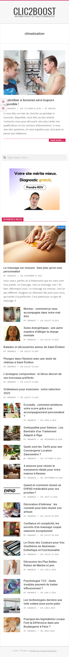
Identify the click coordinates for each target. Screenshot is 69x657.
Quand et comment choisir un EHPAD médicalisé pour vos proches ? (42, 488)
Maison (51, 108)
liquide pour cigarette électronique (43, 650)
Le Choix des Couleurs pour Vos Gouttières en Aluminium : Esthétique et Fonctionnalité (44, 546)
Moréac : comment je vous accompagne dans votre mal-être (42, 312)
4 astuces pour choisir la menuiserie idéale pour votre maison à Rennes (42, 469)
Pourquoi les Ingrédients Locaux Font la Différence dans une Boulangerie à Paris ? (44, 622)
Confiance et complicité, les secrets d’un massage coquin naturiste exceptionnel (42, 527)
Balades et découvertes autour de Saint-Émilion (34, 347)
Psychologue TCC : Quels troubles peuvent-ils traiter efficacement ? (41, 584)
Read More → (57, 140)
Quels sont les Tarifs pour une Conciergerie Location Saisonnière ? (43, 450)
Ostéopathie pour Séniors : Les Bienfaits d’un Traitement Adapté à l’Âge (43, 431)
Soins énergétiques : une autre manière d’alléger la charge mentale (43, 331)
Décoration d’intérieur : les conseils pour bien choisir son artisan (43, 508)
